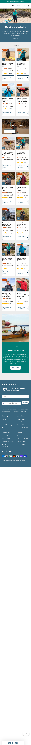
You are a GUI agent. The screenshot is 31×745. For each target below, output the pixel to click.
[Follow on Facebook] (2, 451)
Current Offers (21, 425)
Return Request (21, 441)
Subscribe (25, 402)
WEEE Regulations (22, 427)
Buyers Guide (21, 419)
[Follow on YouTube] (10, 451)
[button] (13, 743)
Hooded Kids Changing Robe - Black (22, 224)
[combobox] (4, 403)
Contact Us (20, 436)
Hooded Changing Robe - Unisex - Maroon (22, 189)
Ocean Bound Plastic (15, 1)
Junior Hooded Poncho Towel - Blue (21, 259)
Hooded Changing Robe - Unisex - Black (8, 64)
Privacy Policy (23, 411)
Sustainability (5, 422)
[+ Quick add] (3, 59)
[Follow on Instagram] (6, 451)
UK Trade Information (5, 445)
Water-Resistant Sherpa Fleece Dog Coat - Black (7, 153)
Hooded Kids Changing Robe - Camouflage (7, 295)
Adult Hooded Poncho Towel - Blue (21, 64)
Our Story (4, 419)
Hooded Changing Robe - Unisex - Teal (8, 100)
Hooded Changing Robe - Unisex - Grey (8, 189)
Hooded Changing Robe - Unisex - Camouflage (8, 224)
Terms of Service (6, 436)
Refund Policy (21, 444)
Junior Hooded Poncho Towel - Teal (7, 259)
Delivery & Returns (22, 438)
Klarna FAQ (20, 422)
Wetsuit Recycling (7, 425)
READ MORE (15, 367)
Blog (3, 427)
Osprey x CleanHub (16, 351)
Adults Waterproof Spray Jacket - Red (23, 295)
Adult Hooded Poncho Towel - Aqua (21, 153)
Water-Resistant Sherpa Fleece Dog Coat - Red (22, 100)
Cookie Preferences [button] (7, 441)
